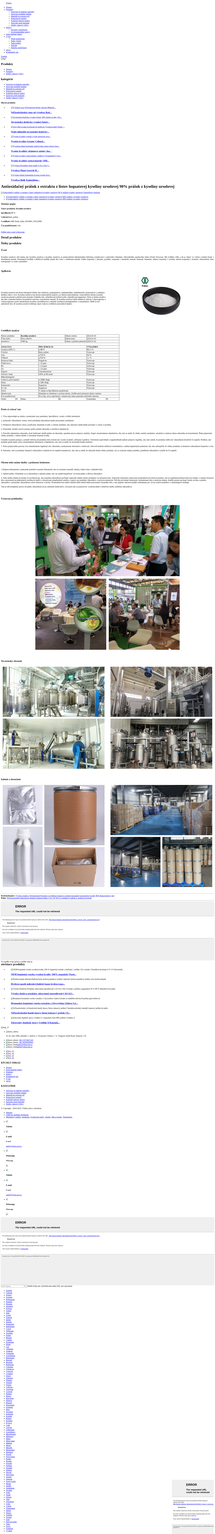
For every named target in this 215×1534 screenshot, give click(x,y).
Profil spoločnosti (18, 39)
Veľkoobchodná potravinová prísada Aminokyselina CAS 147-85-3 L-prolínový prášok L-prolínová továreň (49, 898)
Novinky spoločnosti (19, 30)
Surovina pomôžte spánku (21, 14)
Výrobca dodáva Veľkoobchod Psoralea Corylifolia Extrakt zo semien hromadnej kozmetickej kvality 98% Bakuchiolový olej (65, 896)
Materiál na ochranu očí (20, 16)
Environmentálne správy (20, 32)
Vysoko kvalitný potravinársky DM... (30, 160)
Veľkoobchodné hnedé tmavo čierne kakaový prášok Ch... (40, 1013)
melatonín (25, 1117)
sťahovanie (20, 232)
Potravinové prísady (19, 18)
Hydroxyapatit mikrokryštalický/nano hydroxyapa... (38, 984)
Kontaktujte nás (12, 52)
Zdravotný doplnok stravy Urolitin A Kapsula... (35, 1022)
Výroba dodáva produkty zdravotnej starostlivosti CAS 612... (42, 993)
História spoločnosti (19, 48)
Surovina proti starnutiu (20, 23)
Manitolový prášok (13, 1117)
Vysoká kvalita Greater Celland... (28, 141)
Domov (9, 7)
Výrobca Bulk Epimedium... (25, 180)
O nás (8, 36)
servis (8, 50)
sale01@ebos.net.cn (24, 1045)
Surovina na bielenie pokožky (22, 12)
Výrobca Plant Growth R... (25, 170)
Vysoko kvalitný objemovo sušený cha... (31, 151)
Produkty (9, 9)
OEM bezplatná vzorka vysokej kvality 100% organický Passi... (43, 974)
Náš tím (14, 45)
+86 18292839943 (26, 1042)
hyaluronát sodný (37, 1117)
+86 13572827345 (26, 1040)
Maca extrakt (57, 1117)
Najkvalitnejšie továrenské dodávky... (30, 131)
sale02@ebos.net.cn (24, 1047)
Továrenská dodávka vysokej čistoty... (30, 122)
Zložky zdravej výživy (20, 25)
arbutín (48, 1117)
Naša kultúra (16, 43)
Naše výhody (16, 41)
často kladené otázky (14, 34)
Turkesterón (67, 1117)
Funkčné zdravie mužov (20, 21)
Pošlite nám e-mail (8, 232)
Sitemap (9, 1113)
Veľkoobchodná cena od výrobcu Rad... (31, 112)
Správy (9, 27)
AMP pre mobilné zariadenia (17, 1115)
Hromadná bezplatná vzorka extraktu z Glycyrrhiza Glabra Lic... (44, 1003)
